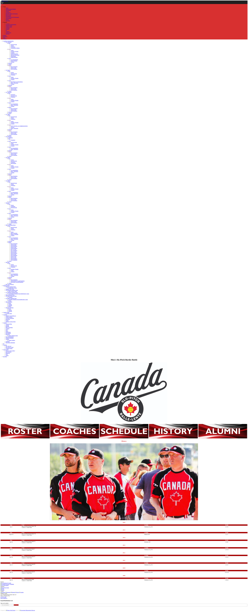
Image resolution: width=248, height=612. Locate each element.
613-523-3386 (3, 597)
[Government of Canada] (6, 583)
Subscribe (16, 604)
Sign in (2, 2)
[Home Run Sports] (5, 587)
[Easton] (2, 590)
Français (5, 38)
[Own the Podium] (5, 585)
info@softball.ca (4, 598)
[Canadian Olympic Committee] (7, 584)
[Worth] (2, 588)
